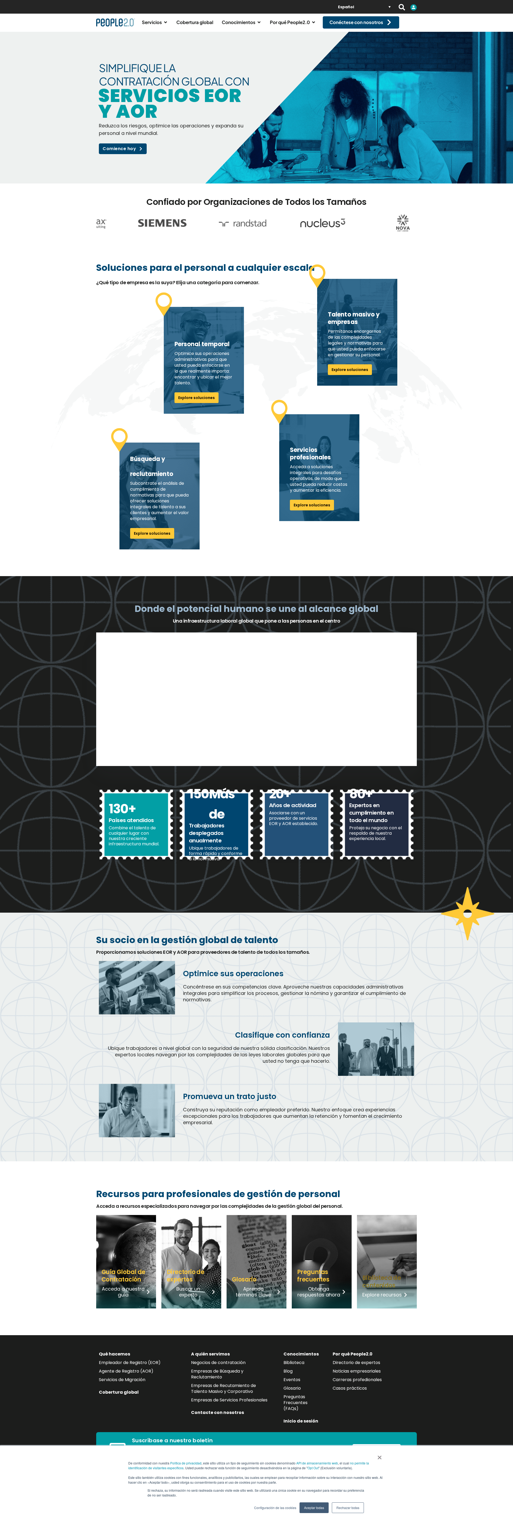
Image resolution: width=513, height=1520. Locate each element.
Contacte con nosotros (217, 1412)
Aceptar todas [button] (314, 1507)
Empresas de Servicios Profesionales (229, 1400)
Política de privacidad (185, 1463)
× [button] (379, 1455)
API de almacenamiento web (317, 1463)
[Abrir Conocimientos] (259, 22)
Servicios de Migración (122, 1380)
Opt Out (313, 1468)
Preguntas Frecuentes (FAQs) (295, 1403)
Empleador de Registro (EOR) (130, 1362)
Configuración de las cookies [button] (275, 1507)
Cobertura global (119, 1392)
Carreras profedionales (357, 1380)
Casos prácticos (350, 1388)
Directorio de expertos (356, 1362)
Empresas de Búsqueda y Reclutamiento (217, 1374)
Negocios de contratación (218, 1362)
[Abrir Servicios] (165, 22)
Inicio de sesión (300, 1421)
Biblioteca (293, 1362)
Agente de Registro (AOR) (126, 1371)
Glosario (292, 1388)
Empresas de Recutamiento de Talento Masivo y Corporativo (223, 1388)
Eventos (291, 1380)
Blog (288, 1371)
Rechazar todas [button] (347, 1507)
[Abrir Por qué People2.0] (313, 22)
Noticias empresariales (357, 1371)
